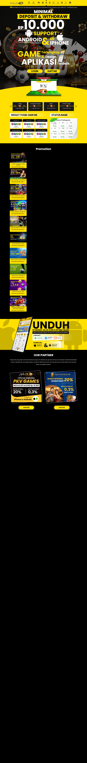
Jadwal (57, 3)
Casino (38, 3)
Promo (62, 3)
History (65, 3)
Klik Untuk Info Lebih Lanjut (18, 167)
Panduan (70, 3)
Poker (50, 3)
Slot (43, 3)
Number (53, 3)
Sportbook (33, 3)
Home (29, 3)
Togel (46, 3)
